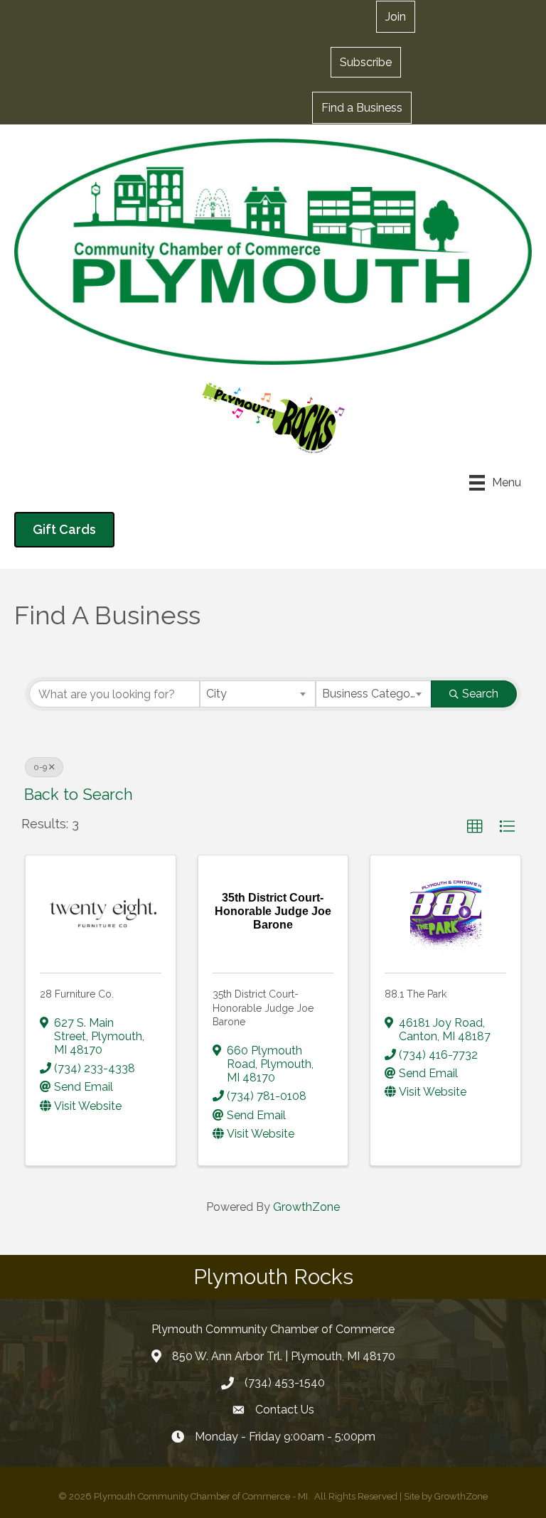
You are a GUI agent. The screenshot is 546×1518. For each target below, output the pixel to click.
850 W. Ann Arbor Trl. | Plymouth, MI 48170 (283, 1356)
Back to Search (78, 794)
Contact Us (284, 1409)
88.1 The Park (415, 994)
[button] (366, 62)
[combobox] (258, 693)
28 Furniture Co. (77, 994)
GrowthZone (306, 1207)
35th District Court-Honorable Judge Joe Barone (263, 1007)
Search (480, 693)
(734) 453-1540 (285, 1382)
